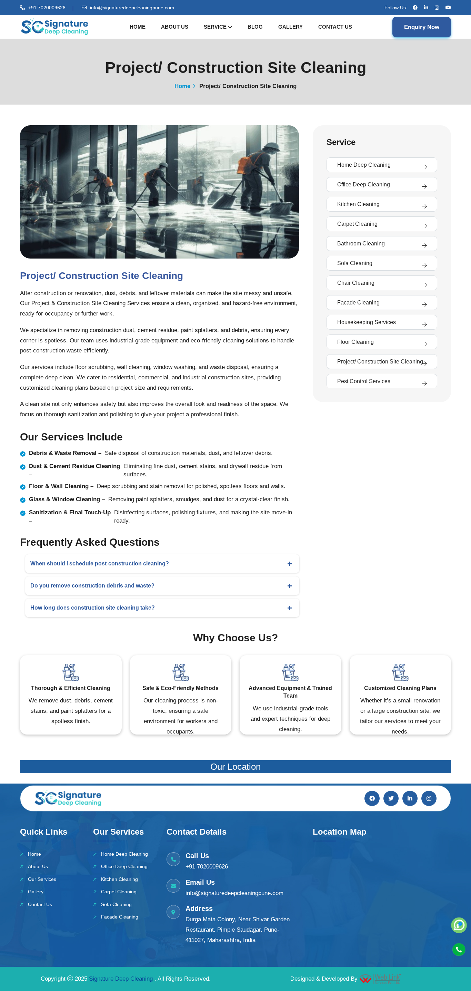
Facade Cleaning (358, 302)
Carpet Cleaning (357, 224)
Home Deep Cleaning (364, 165)
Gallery (290, 27)
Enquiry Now (421, 27)
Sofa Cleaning (354, 263)
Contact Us (335, 27)
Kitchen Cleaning (358, 204)
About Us (174, 27)
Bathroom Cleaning (361, 243)
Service (215, 27)
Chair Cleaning (355, 283)
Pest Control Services (363, 381)
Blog (255, 27)
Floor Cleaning (355, 342)
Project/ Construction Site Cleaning (380, 362)
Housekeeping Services (366, 322)
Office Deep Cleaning (363, 184)
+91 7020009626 (47, 7)
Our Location (235, 766)
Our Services (42, 879)
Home (138, 27)
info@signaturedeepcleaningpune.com (132, 7)
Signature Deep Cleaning (121, 978)
